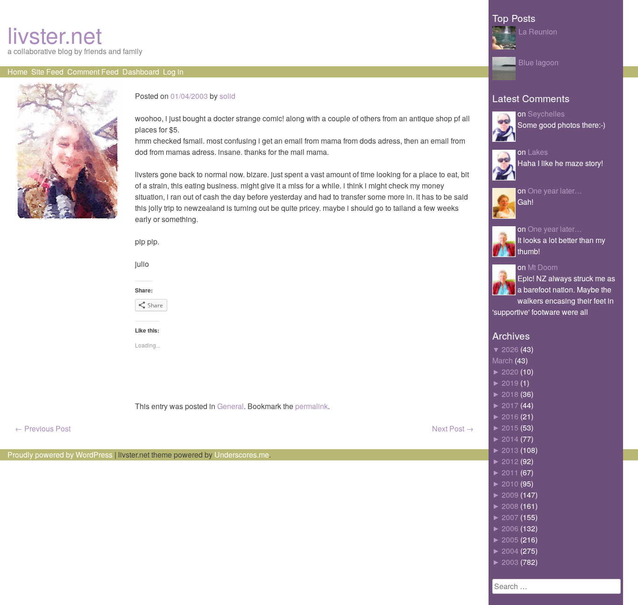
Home (17, 71)
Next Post (453, 428)
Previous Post (43, 428)
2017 (510, 405)
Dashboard (140, 71)
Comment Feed (93, 71)
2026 (510, 349)
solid (227, 95)
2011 (510, 472)
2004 (510, 550)
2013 (510, 450)
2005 (510, 539)
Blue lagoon (538, 62)
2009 (510, 494)
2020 (510, 371)
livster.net (54, 34)
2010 (510, 483)
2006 (510, 528)
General (230, 406)
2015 (510, 427)
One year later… (555, 190)
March (502, 360)
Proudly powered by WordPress (60, 454)
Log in (173, 71)
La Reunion (537, 31)
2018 (510, 394)
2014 (510, 438)
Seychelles (546, 113)
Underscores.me (241, 454)
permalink (311, 406)
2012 (510, 461)
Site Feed (47, 71)
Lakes (538, 151)
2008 (510, 506)
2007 (510, 517)
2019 (510, 382)
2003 (510, 561)
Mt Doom (543, 267)
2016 (510, 416)
